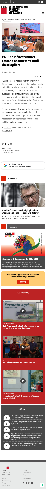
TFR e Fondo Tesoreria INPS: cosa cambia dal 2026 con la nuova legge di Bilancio (27, 429)
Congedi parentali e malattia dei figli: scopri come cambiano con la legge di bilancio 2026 (26, 445)
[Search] (13, 2)
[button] (35, 76)
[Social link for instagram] (39, 2)
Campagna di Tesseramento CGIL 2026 (20, 259)
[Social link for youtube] (42, 2)
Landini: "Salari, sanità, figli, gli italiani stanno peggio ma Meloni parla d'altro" (20, 211)
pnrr (8, 149)
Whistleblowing (6, 481)
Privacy (4, 483)
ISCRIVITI (23, 282)
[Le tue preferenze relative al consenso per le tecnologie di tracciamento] (42, 485)
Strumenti (13, 19)
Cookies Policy (6, 485)
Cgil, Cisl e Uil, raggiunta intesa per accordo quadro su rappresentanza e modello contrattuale (27, 416)
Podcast (7, 127)
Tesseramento (27, 472)
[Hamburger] (43, 13)
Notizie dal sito (27, 478)
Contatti (25, 470)
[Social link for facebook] (36, 2)
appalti (17, 151)
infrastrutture (7, 151)
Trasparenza (26, 475)
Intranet (4, 2)
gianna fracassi (7, 152)
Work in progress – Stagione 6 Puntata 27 (20, 362)
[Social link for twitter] (33, 2)
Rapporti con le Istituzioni (24, 19)
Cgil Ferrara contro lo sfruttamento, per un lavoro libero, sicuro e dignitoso (21, 327)
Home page (5, 19)
